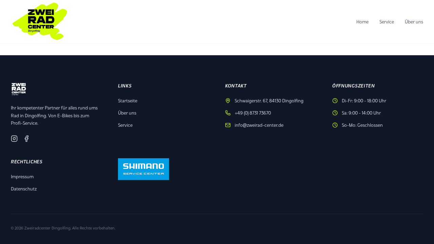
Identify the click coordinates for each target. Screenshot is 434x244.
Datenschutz (24, 188)
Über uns (414, 21)
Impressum (22, 176)
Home (362, 21)
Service (386, 21)
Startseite (127, 100)
